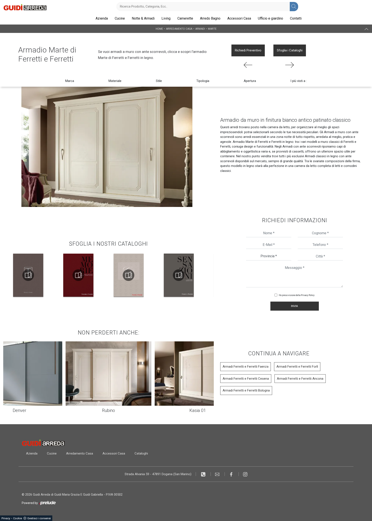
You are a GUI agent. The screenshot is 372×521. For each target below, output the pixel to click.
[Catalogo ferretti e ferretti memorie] (28, 275)
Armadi (200, 28)
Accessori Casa (239, 18)
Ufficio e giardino (270, 18)
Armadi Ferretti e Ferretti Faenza (245, 366)
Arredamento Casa (179, 28)
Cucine (120, 18)
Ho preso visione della (297, 295)
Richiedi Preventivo (248, 50)
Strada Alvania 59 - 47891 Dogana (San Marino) (158, 474)
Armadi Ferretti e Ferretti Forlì (297, 366)
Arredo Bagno (210, 18)
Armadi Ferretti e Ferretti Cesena (246, 379)
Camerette (185, 18)
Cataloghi (141, 453)
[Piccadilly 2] (248, 65)
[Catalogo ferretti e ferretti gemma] (78, 275)
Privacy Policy (308, 295)
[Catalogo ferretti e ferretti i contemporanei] (179, 275)
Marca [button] (69, 81)
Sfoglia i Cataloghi (289, 50)
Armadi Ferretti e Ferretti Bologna (246, 390)
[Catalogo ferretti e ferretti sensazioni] (128, 275)
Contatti (296, 18)
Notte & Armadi (143, 18)
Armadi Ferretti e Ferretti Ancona (300, 379)
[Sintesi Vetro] (289, 65)
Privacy (6, 518)
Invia (294, 306)
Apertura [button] (250, 81)
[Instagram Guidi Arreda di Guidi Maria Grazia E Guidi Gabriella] (245, 474)
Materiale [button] (114, 81)
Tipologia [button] (202, 81)
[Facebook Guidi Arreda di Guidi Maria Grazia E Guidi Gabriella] (232, 474)
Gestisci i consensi (39, 518)
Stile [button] (159, 81)
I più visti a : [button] (298, 81)
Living (165, 18)
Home (159, 28)
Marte (212, 28)
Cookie (17, 518)
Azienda (102, 18)
